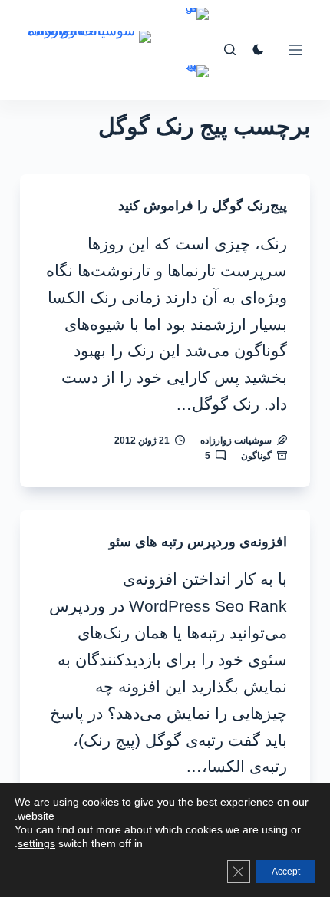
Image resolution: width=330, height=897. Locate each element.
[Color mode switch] (258, 49)
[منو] (295, 50)
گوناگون (256, 455)
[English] (197, 25)
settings (36, 843)
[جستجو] (230, 49)
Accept (286, 871)
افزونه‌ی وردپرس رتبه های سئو (198, 541)
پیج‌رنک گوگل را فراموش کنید (202, 205)
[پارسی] (197, 82)
